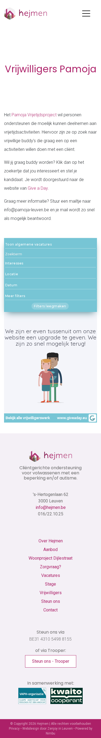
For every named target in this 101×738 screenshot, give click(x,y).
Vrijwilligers (51, 592)
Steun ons (50, 601)
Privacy (14, 728)
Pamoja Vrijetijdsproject (34, 114)
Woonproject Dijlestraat (50, 558)
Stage (50, 584)
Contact (50, 610)
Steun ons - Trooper (50, 661)
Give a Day (38, 188)
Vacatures (50, 575)
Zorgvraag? (50, 566)
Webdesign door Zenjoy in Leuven (47, 728)
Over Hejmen (51, 540)
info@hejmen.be (51, 507)
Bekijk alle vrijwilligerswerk (28, 418)
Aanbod (50, 549)
